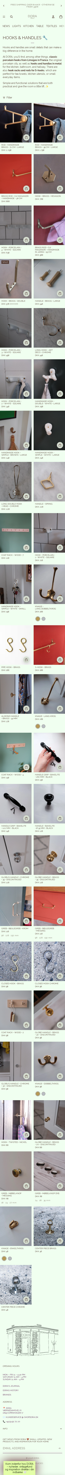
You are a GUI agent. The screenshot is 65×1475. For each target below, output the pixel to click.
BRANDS (7, 1394)
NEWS (6, 26)
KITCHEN (28, 26)
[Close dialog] (57, 710)
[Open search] (11, 17)
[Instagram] (33, 1469)
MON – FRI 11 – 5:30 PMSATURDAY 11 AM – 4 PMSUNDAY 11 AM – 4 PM (14, 1376)
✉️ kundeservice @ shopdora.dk (20, 1417)
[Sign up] (59, 1448)
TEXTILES (51, 26)
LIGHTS (16, 26)
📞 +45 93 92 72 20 (11, 1421)
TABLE (40, 26)
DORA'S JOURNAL (11, 1386)
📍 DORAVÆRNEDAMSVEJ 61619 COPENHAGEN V (13, 1410)
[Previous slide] (4, 6)
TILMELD (34, 760)
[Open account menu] (53, 17)
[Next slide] (61, 6)
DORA (36, 1458)
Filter (9, 97)
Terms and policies (32, 1463)
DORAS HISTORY (11, 1390)
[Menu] (4, 17)
